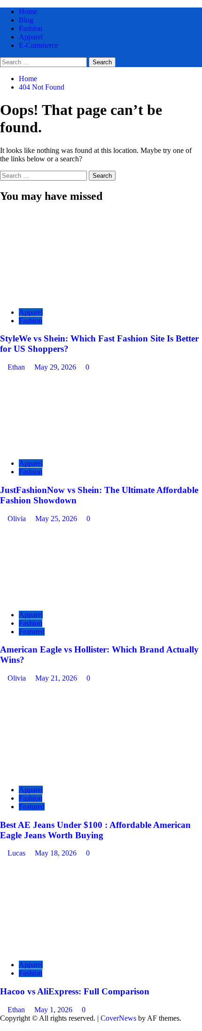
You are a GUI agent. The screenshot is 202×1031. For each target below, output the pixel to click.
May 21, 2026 (57, 678)
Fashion (30, 28)
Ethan (17, 367)
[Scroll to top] (3, 1027)
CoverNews (118, 1018)
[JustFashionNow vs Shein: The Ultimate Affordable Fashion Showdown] (70, 447)
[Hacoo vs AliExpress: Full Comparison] (70, 949)
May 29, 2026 (56, 367)
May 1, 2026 (54, 1010)
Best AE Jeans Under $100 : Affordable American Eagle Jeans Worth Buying (95, 830)
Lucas (17, 853)
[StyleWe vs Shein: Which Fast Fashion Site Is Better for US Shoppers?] (70, 296)
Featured (32, 632)
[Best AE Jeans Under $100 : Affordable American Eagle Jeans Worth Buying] (70, 774)
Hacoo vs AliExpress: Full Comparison (74, 991)
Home (28, 11)
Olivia (18, 519)
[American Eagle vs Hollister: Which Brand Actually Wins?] (70, 599)
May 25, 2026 (57, 519)
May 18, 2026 (56, 853)
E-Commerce (38, 45)
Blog (26, 20)
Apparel (31, 37)
